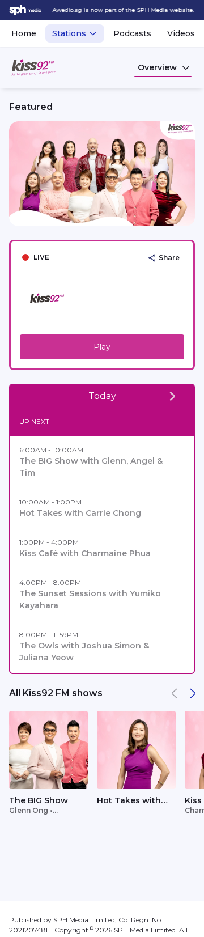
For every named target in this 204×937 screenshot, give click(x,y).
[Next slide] (188, 173)
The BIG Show (38, 800)
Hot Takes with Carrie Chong (129, 801)
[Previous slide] (16, 173)
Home (23, 33)
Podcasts (132, 33)
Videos (181, 33)
